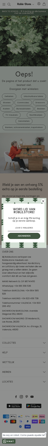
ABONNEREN (24, 235)
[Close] (43, 201)
